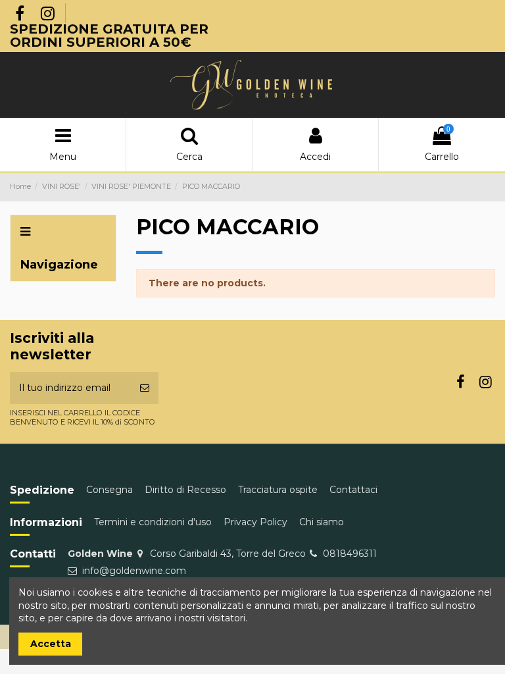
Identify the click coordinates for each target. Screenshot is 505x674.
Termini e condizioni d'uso (153, 522)
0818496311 (350, 553)
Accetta (50, 644)
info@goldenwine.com (134, 571)
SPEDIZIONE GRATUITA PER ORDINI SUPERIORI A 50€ (109, 35)
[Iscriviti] (144, 388)
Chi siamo (321, 522)
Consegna (109, 490)
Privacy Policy (255, 522)
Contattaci (353, 490)
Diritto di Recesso (185, 490)
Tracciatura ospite (278, 490)
